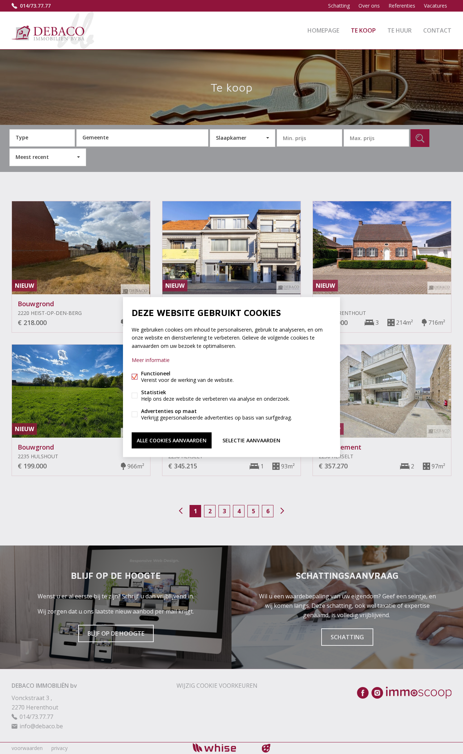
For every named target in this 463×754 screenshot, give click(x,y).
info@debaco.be (41, 726)
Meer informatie (151, 359)
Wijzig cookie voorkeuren (217, 686)
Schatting (339, 5)
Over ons (369, 5)
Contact (437, 30)
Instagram (377, 693)
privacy (59, 748)
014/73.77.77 (35, 5)
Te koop (363, 30)
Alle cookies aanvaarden (172, 440)
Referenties (401, 5)
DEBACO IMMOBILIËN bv (44, 686)
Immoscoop (418, 693)
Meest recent (32, 156)
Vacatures (435, 5)
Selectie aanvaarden (251, 440)
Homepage (323, 30)
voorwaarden (27, 748)
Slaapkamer (231, 137)
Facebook (363, 693)
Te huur (399, 30)
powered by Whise (223, 747)
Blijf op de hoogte (116, 633)
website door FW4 (266, 748)
